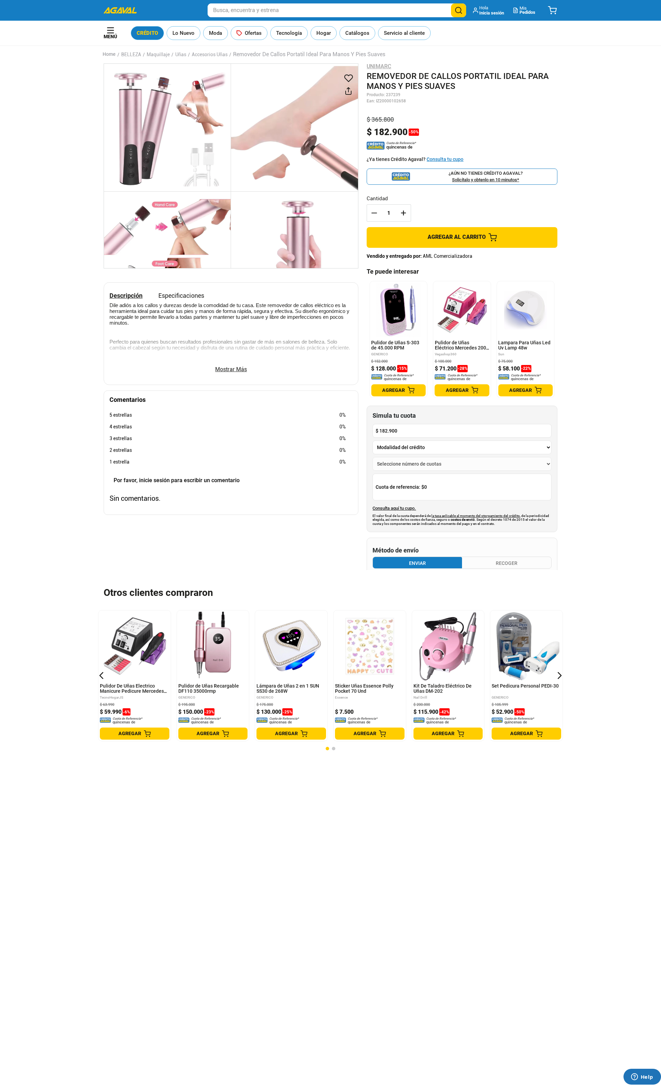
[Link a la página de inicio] (109, 54)
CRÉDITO (147, 33)
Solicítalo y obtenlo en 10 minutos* (485, 179)
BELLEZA (131, 54)
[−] (374, 213)
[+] (403, 213)
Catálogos (357, 33)
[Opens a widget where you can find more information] (642, 1077)
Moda (215, 33)
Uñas (180, 54)
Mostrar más (231, 369)
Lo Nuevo (183, 33)
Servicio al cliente (404, 33)
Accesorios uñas (210, 54)
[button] (489, 10)
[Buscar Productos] (458, 10)
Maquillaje (158, 54)
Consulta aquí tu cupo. (394, 508)
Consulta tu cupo (445, 159)
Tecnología (289, 33)
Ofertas (253, 33)
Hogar (323, 33)
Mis (527, 10)
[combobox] (337, 10)
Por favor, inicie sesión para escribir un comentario (177, 480)
